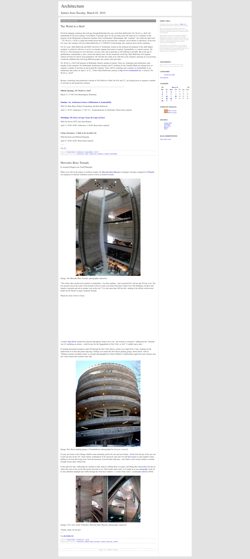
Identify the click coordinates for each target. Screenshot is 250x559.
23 (167, 98)
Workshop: (65, 117)
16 (167, 96)
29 (162, 100)
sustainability (113, 154)
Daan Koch (72, 341)
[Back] (162, 87)
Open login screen (165, 139)
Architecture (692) (169, 75)
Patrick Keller (71, 152)
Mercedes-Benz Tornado (75, 162)
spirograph (144, 469)
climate (103, 541)
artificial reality (89, 541)
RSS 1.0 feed (172, 110)
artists (86, 154)
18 (176, 96)
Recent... (167, 127)
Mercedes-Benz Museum (111, 172)
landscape (109, 541)
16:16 (96, 152)
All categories (164, 77)
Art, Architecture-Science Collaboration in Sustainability (89, 102)
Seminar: (64, 102)
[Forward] (188, 87)
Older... (166, 129)
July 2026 (167, 124)
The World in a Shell (73, 26)
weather (115, 541)
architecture (80, 154)
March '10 (175, 87)
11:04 (87, 539)
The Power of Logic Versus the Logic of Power (87, 117)
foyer (129, 456)
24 (171, 98)
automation (97, 541)
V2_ (65, 148)
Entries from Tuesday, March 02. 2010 (83, 13)
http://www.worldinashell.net (130, 70)
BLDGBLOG (69, 536)
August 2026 (168, 123)
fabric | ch (183, 24)
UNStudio (150, 172)
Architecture (72, 6)
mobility (106, 154)
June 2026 (167, 126)
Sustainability (88, 152)
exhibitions (100, 154)
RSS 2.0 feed (172, 112)
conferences (92, 154)
